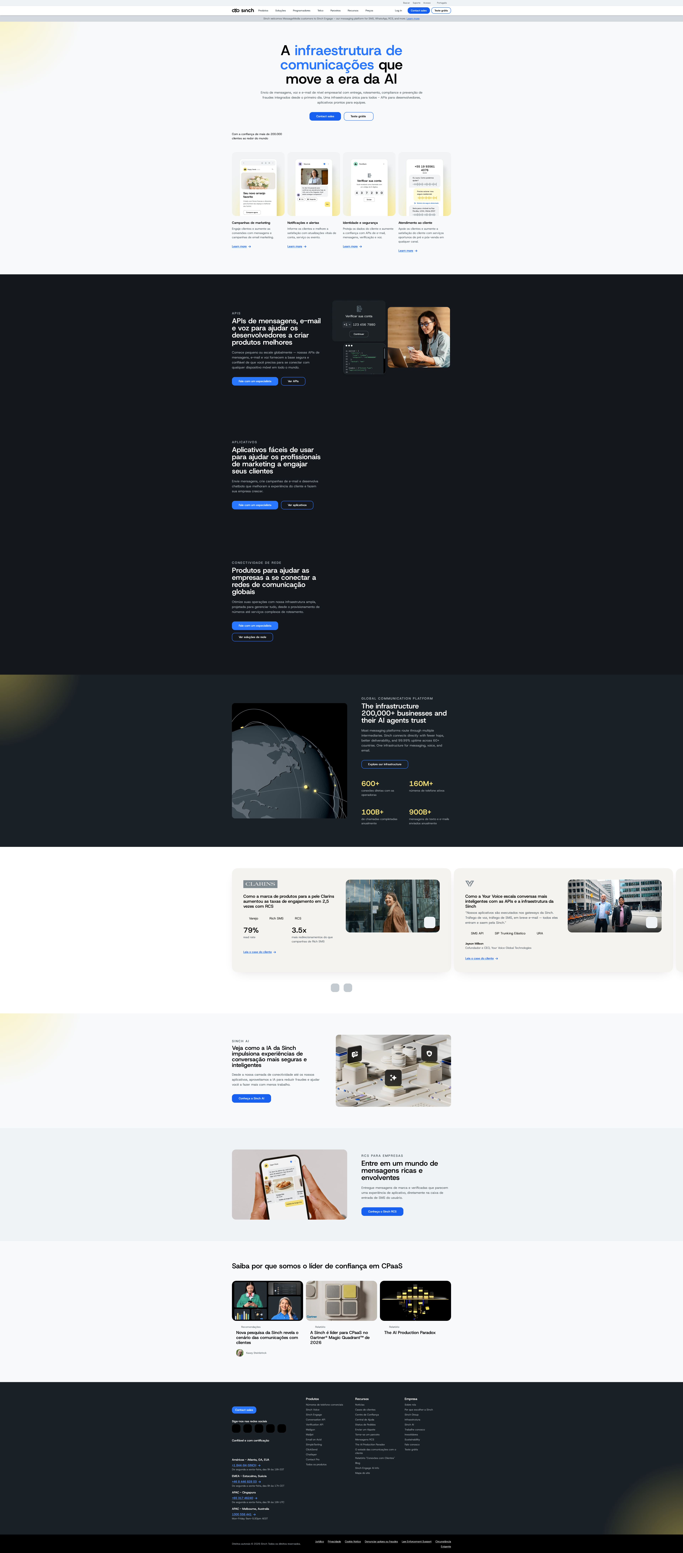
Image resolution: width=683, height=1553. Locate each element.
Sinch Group (412, 1414)
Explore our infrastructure (384, 764)
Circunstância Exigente (443, 1544)
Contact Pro (312, 1459)
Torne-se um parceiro (367, 1434)
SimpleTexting (314, 1444)
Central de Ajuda (364, 1419)
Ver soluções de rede (252, 637)
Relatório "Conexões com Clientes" (375, 1458)
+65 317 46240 (242, 1498)
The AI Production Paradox (370, 1444)
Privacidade (334, 1541)
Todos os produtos (316, 1464)
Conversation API (315, 1419)
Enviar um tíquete (365, 1429)
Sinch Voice (312, 1409)
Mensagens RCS (364, 1439)
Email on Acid (313, 1439)
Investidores (411, 1434)
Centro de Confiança (367, 1414)
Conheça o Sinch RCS (382, 1211)
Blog (357, 1463)
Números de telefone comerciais (324, 1404)
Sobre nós (410, 1404)
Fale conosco (412, 1444)
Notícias (359, 1404)
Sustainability (412, 1439)
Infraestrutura (412, 1419)
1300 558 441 (242, 1514)
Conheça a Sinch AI (251, 1098)
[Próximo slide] (348, 988)
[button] (404, 3)
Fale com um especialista (255, 381)
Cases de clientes (365, 1409)
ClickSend (311, 1449)
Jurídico (319, 1541)
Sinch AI (409, 1424)
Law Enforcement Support (416, 1541)
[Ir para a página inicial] (243, 10)
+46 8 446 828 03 (244, 1481)
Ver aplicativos (297, 505)
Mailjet (309, 1434)
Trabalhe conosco (415, 1429)
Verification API (314, 1424)
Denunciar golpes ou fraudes (381, 1541)
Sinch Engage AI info (367, 1468)
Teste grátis (441, 10)
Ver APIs (293, 381)
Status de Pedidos (365, 1424)
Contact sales (419, 10)
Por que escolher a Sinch (419, 1409)
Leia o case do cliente (257, 952)
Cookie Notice (353, 1541)
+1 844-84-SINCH (244, 1465)
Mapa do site (362, 1473)
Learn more (413, 18)
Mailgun (310, 1429)
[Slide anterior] (335, 988)
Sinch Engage (314, 1414)
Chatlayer (311, 1454)
